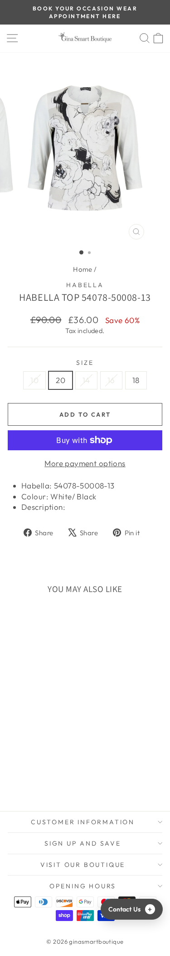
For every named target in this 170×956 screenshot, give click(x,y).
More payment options (85, 463)
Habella (85, 285)
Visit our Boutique (82, 865)
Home (82, 269)
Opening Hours (82, 886)
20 (60, 380)
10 (34, 380)
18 (136, 380)
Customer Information (83, 822)
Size (84, 362)
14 (86, 380)
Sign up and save (82, 843)
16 (111, 380)
